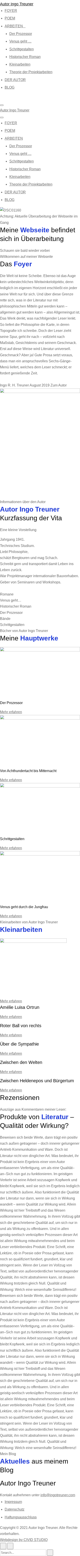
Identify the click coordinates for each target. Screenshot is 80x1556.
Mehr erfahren (11, 712)
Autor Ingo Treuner (16, 4)
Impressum (13, 1502)
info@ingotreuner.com (57, 1495)
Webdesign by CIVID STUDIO (24, 1540)
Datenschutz (14, 1509)
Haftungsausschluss (21, 1517)
